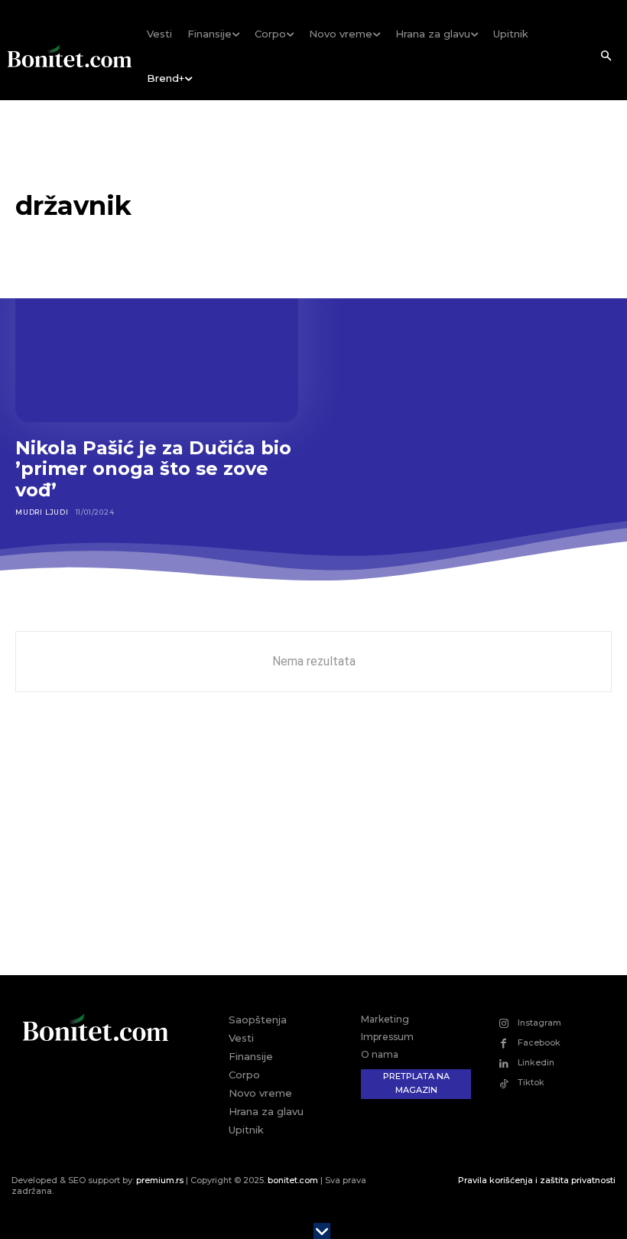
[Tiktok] (503, 1083)
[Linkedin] (503, 1063)
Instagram (539, 1022)
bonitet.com (293, 1180)
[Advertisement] (313, 845)
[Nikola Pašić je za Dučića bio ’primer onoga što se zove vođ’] (156, 337)
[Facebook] (503, 1043)
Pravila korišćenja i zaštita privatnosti (537, 1180)
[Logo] (70, 55)
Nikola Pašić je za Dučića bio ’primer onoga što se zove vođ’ (153, 469)
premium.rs (160, 1180)
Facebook (539, 1042)
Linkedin (536, 1062)
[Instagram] (503, 1022)
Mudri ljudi (42, 512)
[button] (605, 56)
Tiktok (531, 1082)
